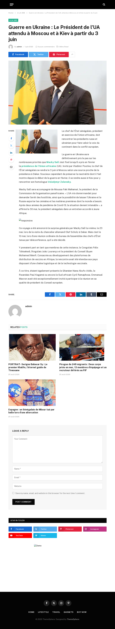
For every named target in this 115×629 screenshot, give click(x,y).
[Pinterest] (11, 160)
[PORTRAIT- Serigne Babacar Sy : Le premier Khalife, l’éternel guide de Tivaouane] (32, 347)
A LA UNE (13, 20)
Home (31, 612)
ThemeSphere (73, 619)
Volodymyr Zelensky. (59, 181)
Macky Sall (52, 162)
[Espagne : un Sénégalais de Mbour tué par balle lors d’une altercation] (32, 392)
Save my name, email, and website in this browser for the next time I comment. (50, 493)
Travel (56, 612)
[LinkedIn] (11, 152)
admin (19, 47)
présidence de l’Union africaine (38, 166)
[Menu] (11, 4)
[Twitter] (11, 145)
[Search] (103, 4)
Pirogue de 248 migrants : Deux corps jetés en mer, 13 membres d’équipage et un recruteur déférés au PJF (83, 367)
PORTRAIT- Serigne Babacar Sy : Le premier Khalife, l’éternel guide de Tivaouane (27, 367)
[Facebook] (11, 138)
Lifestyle (43, 612)
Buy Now (82, 612)
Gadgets (68, 612)
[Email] (11, 167)
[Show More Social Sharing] (72, 54)
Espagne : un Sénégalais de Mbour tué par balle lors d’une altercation (31, 411)
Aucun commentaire (46, 47)
